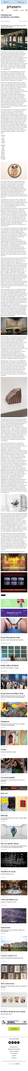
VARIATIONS (5, 927)
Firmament (5, 721)
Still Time (4, 815)
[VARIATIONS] (14, 915)
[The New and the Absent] (14, 831)
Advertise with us (14, 1047)
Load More (14, 1028)
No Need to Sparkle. (8, 777)
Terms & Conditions (14, 1051)
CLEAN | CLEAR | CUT (9, 956)
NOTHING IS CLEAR (8, 871)
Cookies (14, 1055)
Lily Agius (3, 961)
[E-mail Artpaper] (18, 1042)
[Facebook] (15, 1042)
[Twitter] (9, 1042)
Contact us (14, 1057)
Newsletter (15, 10)
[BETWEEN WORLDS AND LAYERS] (14, 999)
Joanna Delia (4, 671)
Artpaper (3, 699)
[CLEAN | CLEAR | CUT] (14, 943)
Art (20, 21)
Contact (22, 10)
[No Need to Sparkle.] (14, 765)
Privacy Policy (14, 1053)
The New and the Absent (10, 843)
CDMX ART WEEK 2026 (9, 899)
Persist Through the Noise (10, 637)
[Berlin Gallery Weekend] (14, 653)
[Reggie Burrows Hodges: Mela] (14, 681)
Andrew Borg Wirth (5, 21)
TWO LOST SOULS (7, 984)
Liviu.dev (17, 1063)
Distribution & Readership (14, 1049)
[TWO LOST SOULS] (14, 971)
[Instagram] (12, 1042)
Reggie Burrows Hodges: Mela (12, 693)
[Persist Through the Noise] (14, 625)
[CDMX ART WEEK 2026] (14, 887)
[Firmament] (14, 709)
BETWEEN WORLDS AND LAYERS (13, 1011)
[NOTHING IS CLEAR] (14, 859)
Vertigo (3, 749)
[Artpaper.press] (14, 7)
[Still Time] (14, 803)
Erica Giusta (4, 783)
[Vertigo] (14, 737)
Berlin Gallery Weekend (9, 665)
